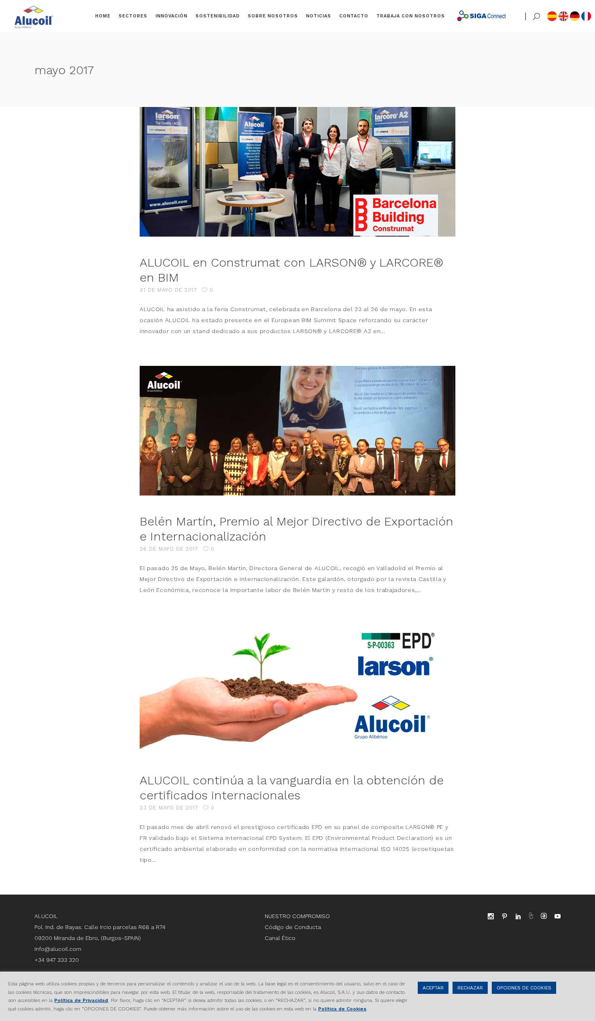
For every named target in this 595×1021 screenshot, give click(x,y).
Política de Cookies (342, 1009)
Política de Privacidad (81, 1000)
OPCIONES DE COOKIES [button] (524, 988)
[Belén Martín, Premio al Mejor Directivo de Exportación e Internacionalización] (297, 431)
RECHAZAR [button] (470, 988)
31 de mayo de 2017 (168, 290)
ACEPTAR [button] (433, 988)
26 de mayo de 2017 (169, 549)
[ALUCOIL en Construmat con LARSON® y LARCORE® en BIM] (297, 172)
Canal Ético (280, 938)
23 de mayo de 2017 (169, 808)
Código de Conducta (293, 927)
